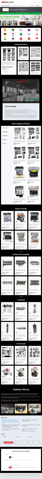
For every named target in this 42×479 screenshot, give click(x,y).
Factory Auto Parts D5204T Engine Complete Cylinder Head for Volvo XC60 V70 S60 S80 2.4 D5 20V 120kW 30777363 (7, 290)
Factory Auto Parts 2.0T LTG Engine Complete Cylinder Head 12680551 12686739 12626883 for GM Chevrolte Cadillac (20, 290)
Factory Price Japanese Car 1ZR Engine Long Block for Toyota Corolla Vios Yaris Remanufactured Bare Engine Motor (34, 244)
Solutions (16, 13)
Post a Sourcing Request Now (30, 467)
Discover (21, 13)
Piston (3, 423)
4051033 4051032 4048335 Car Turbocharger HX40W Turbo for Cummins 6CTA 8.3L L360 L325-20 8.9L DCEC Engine (34, 379)
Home (3, 13)
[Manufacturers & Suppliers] (7, 2)
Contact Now (5, 71)
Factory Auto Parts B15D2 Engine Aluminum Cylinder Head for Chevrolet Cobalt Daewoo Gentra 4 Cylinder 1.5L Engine (7, 270)
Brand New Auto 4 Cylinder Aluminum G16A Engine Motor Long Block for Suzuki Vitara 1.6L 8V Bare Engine (19, 199)
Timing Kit (16, 420)
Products (7, 13)
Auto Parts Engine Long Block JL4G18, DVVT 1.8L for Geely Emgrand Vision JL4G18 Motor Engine (33, 199)
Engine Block (14, 419)
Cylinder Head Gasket (10, 420)
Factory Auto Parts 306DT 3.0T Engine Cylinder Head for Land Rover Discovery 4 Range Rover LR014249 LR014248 (34, 270)
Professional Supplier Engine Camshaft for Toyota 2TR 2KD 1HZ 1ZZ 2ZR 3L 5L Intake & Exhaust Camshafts (35, 59)
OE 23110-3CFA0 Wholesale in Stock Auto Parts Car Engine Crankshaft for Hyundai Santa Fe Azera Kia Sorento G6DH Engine (34, 335)
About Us (12, 13)
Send (10, 467)
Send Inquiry (32, 5)
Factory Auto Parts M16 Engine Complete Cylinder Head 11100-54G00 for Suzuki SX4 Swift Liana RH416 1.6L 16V (20, 270)
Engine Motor (9, 419)
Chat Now (38, 5)
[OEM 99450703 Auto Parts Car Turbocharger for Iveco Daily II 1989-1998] (7, 371)
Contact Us (26, 13)
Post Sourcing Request (36, 2)
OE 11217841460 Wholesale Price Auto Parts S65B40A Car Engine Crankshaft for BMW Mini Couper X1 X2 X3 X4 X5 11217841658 (20, 335)
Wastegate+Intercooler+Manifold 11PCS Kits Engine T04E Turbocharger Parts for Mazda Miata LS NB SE (7, 359)
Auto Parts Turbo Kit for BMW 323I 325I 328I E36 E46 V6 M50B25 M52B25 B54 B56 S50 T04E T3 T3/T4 (20, 359)
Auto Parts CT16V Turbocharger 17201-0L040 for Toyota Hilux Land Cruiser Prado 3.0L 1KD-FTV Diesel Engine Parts (34, 359)
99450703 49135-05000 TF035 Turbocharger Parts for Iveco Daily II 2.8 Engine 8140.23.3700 (20, 379)
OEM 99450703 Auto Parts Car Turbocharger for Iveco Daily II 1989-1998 (7, 379)
